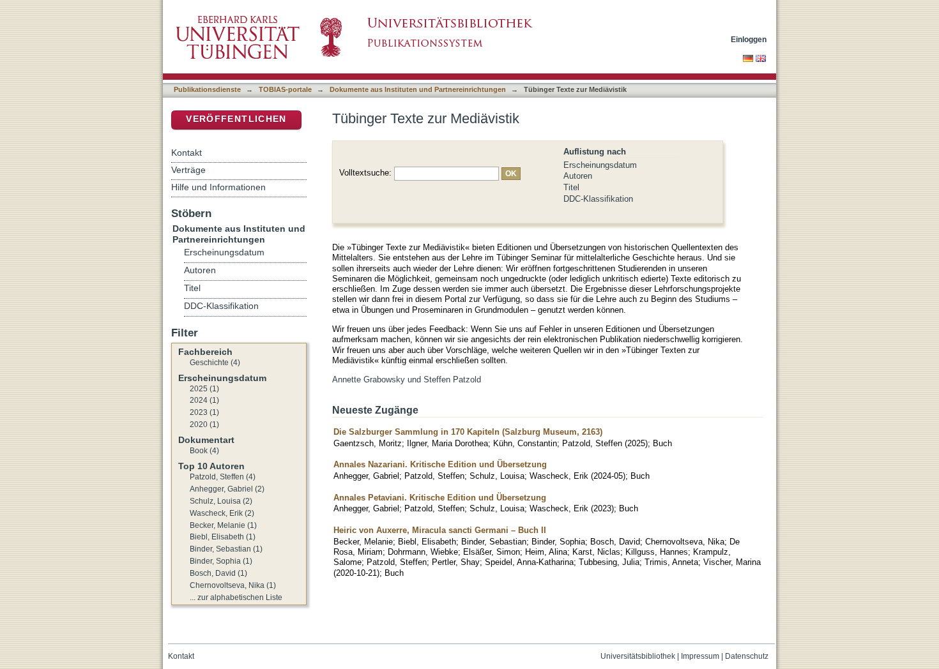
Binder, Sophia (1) (221, 561)
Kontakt (186, 152)
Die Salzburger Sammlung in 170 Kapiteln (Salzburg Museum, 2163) (467, 432)
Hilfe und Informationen (218, 187)
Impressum (700, 656)
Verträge (188, 170)
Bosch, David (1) (218, 573)
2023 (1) (204, 412)
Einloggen (749, 39)
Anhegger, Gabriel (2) (227, 489)
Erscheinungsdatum (600, 165)
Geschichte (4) (215, 362)
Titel (571, 187)
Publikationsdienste (207, 89)
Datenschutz (746, 656)
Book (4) (204, 450)
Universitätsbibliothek (637, 656)
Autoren (577, 176)
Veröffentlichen (236, 119)
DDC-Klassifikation (598, 199)
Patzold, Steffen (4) (223, 476)
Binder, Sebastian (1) (226, 549)
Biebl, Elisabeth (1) (223, 536)
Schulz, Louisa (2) (221, 501)
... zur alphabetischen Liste (236, 597)
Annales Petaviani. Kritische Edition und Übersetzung (439, 497)
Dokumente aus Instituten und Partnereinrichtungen (418, 89)
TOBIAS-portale (285, 89)
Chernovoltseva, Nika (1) (233, 585)
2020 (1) (204, 424)
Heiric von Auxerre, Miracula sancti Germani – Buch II (439, 530)
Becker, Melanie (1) (223, 525)
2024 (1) (204, 400)
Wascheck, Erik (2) (222, 513)
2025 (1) (204, 388)
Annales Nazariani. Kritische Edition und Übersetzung (440, 464)
